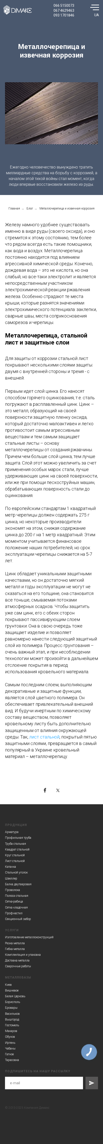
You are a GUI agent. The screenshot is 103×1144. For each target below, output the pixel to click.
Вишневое (11, 990)
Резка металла (15, 943)
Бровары (11, 1008)
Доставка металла (17, 960)
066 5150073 (64, 6)
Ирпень (10, 1042)
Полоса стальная (16, 896)
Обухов (10, 1036)
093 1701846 (64, 15)
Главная (14, 208)
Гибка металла (15, 949)
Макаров (11, 1031)
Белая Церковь (15, 996)
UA (96, 15)
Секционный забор (18, 919)
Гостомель (12, 1025)
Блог (29, 208)
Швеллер (11, 878)
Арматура (11, 832)
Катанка (10, 866)
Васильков (12, 1014)
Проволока (12, 890)
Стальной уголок (16, 872)
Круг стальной (15, 855)
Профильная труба (18, 838)
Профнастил (13, 913)
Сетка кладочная (16, 907)
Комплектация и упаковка (23, 954)
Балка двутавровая (18, 884)
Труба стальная (15, 844)
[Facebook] (45, 790)
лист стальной (44, 737)
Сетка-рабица (14, 901)
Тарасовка (12, 1060)
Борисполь (12, 1002)
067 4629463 (64, 10)
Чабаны (10, 1048)
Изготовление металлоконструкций (29, 937)
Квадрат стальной (17, 849)
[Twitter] (58, 790)
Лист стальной (15, 861)
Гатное (9, 1054)
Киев (8, 984)
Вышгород (12, 1019)
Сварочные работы (18, 966)
